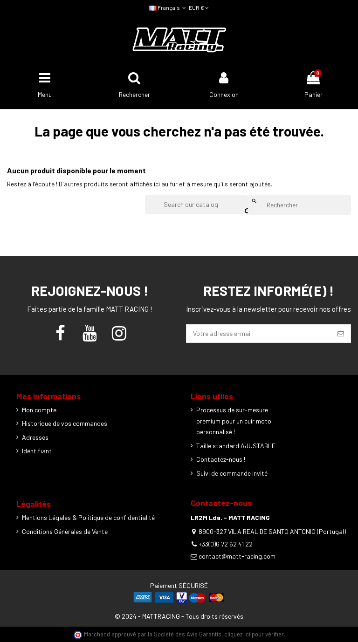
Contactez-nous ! (220, 459)
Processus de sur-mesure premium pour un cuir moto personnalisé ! (233, 421)
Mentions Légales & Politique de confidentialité (88, 517)
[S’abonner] (341, 333)
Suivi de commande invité (232, 473)
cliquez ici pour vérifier (254, 634)
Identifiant (37, 451)
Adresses (35, 437)
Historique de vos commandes (64, 423)
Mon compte (39, 410)
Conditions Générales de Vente (65, 531)
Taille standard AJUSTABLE (235, 446)
